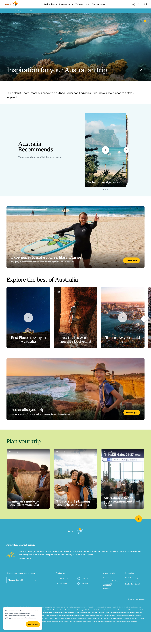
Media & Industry (131, 578)
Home (4, 11)
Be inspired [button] (49, 4)
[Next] (144, 319)
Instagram (85, 578)
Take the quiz (131, 412)
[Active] (103, 189)
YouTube (63, 583)
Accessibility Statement (108, 584)
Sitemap (106, 588)
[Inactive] (105, 189)
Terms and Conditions (111, 581)
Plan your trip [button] (98, 4)
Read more (24, 558)
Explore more (131, 260)
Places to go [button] (65, 4)
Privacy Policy (108, 578)
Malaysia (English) (15, 580)
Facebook (64, 578)
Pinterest (85, 583)
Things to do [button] (81, 4)
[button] (126, 150)
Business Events (131, 581)
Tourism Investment (132, 584)
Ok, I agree (33, 624)
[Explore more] (75, 237)
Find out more (24, 613)
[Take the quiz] (75, 389)
